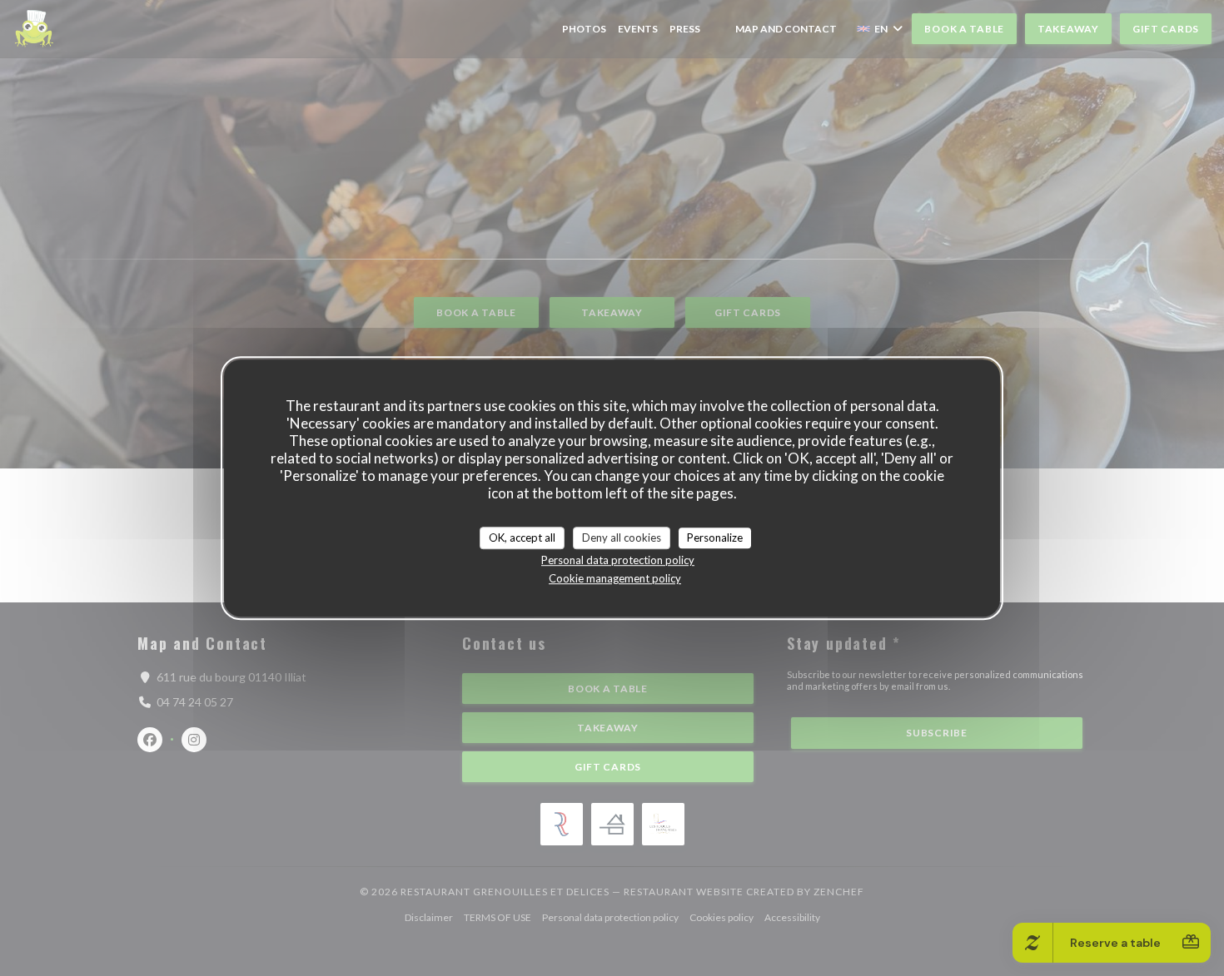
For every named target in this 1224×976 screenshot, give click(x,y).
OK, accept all (522, 537)
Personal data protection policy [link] (617, 560)
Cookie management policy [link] (615, 578)
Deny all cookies (621, 537)
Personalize (715, 537)
